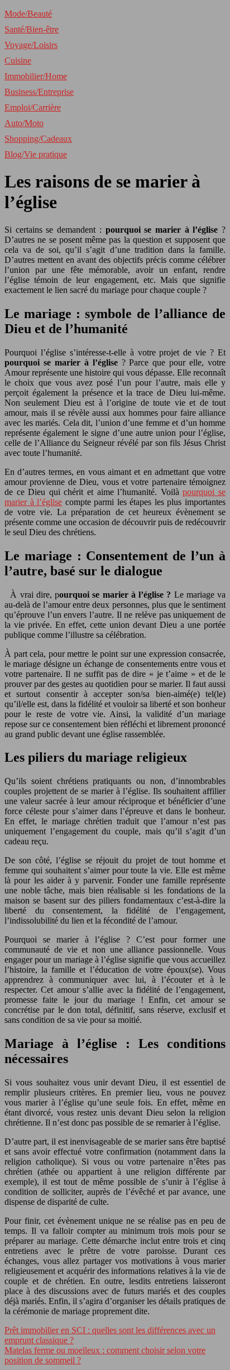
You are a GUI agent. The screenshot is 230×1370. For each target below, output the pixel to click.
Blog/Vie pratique (35, 154)
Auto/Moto (24, 123)
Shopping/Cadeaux (38, 138)
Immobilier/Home (35, 76)
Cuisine (17, 60)
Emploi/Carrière (32, 107)
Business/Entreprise (39, 92)
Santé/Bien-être (31, 29)
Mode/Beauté (28, 13)
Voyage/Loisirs (31, 45)
